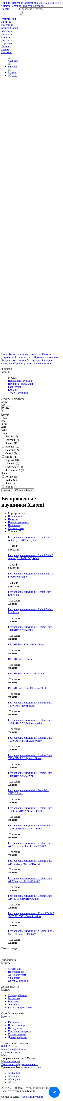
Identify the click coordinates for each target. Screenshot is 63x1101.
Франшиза (14, 977)
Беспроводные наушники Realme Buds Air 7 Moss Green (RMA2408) (30, 862)
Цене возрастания (18, 522)
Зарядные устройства (13, 360)
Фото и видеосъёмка (39, 363)
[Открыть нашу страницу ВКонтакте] (54, 1092)
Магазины (7, 31)
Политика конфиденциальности (19, 1064)
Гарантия (27, 5)
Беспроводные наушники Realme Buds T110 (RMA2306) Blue (30, 628)
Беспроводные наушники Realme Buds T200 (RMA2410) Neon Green (30, 757)
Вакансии (7, 34)
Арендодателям (17, 974)
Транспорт (20, 363)
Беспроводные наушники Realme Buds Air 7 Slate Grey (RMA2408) (30, 897)
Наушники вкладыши (20, 383)
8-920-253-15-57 (52, 2)
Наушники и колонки (46, 357)
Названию (14, 525)
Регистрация (8, 18)
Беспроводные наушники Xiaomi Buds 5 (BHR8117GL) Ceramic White (31, 915)
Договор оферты (17, 1037)
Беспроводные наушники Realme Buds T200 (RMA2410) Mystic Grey (30, 739)
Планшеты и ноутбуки (29, 354)
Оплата (5, 5)
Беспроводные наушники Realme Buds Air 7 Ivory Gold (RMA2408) (30, 880)
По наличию (15, 516)
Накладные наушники (20, 380)
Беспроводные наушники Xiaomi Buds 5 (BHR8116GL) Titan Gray (31, 932)
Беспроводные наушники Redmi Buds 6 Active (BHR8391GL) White (30, 557)
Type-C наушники (18, 392)
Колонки (13, 389)
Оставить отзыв (17, 1034)
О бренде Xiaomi (9, 26)
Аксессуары (33, 360)
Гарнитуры (14, 386)
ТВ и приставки (24, 357)
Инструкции (15, 1028)
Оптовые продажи (18, 980)
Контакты (38, 5)
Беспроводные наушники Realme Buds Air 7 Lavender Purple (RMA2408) (30, 845)
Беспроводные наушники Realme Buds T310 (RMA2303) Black (30, 704)
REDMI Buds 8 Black (20, 659)
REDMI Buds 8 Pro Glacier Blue (26, 644)
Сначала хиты (16, 528)
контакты (6, 52)
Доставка (16, 5)
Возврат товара (6, 48)
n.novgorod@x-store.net (14, 1049)
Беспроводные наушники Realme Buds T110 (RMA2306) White (30, 774)
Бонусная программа (20, 1007)
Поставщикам (16, 971)
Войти (5, 8)
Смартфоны (8, 354)
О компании (7, 23)
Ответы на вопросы (19, 1031)
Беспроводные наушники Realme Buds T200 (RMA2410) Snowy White (30, 722)
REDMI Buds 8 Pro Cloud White (26, 673)
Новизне (13, 519)
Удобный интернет (32, 1096)
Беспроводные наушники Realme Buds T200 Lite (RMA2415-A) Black (30, 827)
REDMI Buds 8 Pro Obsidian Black (27, 688)
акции (4, 21)
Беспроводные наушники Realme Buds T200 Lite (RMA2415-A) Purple (30, 809)
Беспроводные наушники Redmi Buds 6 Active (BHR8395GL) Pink (30, 539)
